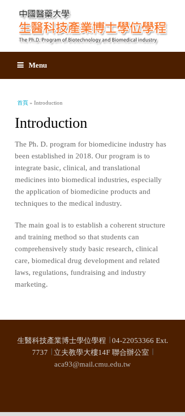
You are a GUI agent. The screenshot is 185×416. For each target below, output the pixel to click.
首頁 (22, 103)
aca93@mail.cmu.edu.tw (92, 364)
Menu (38, 65)
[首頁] (92, 26)
